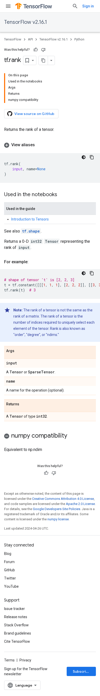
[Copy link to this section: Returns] (24, 404)
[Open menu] (8, 6)
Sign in (88, 6)
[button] (50, 145)
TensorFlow (12, 39)
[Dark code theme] (83, 157)
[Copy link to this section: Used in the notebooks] (62, 195)
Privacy (25, 660)
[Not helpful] (43, 50)
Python (79, 39)
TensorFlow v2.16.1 (25, 22)
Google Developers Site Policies (56, 509)
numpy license (58, 519)
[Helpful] (35, 50)
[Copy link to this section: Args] (19, 351)
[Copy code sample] (92, 157)
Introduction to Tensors (30, 219)
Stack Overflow (16, 625)
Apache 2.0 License (80, 504)
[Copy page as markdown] (43, 60)
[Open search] (75, 6)
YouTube (11, 586)
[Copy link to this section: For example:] (33, 262)
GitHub (9, 570)
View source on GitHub (34, 113)
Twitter (10, 578)
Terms (9, 660)
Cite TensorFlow (17, 641)
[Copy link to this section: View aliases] (40, 145)
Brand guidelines (17, 633)
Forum (9, 562)
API (30, 39)
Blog (7, 554)
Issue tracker (14, 609)
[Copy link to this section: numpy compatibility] (72, 436)
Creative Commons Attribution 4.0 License (63, 499)
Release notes (15, 617)
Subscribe (82, 671)
